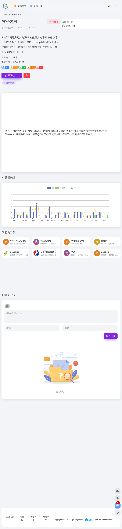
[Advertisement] (61, 112)
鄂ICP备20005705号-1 (104, 519)
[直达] (28, 242)
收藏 (54, 21)
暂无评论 (10, 295)
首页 (5, 14)
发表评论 (111, 336)
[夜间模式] (118, 513)
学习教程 (12, 14)
